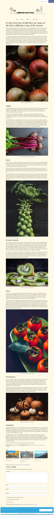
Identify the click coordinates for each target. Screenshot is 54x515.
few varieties (18, 435)
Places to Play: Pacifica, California (40, 458)
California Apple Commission (18, 116)
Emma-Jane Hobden (26, 156)
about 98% (14, 301)
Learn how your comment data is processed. (29, 504)
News (21, 19)
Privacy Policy (33, 513)
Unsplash (31, 102)
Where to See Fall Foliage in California (12, 458)
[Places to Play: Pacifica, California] (41, 454)
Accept (46, 510)
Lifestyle (35, 19)
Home (17, 19)
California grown (12, 464)
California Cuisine (16, 445)
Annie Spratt (26, 102)
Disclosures (20, 513)
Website (7, 493)
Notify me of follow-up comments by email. (15, 497)
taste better (21, 246)
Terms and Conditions (26, 513)
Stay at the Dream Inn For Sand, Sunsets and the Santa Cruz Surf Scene (26, 459)
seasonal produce (26, 464)
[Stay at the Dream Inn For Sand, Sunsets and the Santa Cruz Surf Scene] (26, 454)
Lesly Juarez (26, 287)
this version (38, 254)
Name (7, 484)
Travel (27, 19)
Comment (8, 471)
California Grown (40, 37)
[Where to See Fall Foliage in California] (12, 454)
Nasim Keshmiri (26, 373)
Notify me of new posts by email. (13, 499)
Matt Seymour (11, 237)
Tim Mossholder (26, 421)
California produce (19, 464)
